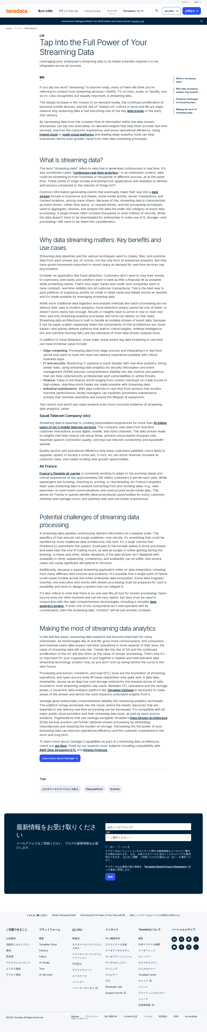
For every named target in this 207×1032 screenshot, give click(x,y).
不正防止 (77, 963)
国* (108, 832)
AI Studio (44, 962)
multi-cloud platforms (78, 134)
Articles (115, 789)
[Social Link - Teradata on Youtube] (174, 947)
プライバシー (91, 1016)
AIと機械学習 (112, 938)
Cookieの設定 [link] (130, 1016)
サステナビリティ (148, 962)
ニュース (143, 998)
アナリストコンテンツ (18, 962)
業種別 (76, 938)
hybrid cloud (49, 134)
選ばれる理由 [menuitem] (45, 10)
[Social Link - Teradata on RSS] (196, 947)
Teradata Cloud (48, 944)
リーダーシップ (146, 950)
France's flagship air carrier (60, 473)
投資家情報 (144, 1004)
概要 (41, 938)
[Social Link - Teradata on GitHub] (181, 939)
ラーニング (111, 968)
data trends (135, 111)
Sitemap (75, 1016)
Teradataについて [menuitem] (133, 10)
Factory (43, 950)
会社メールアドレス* (120, 827)
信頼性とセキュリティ (18, 944)
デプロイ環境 (13, 974)
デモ (107, 980)
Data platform (94, 789)
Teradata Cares (147, 974)
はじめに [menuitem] (169, 10)
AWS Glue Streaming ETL (58, 750)
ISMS (176, 1016)
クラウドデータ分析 (116, 944)
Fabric (42, 956)
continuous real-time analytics (95, 172)
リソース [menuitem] (112, 10)
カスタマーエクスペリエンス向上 (60, 789)
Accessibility (191, 1016)
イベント (143, 986)
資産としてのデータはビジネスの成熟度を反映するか (155, 915)
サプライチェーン (82, 969)
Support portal (113, 992)
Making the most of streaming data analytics (186, 111)
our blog (61, 746)
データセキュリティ (116, 962)
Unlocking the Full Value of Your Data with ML (102, 915)
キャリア (143, 980)
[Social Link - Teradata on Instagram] (189, 947)
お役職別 (11, 938)
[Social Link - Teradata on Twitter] (196, 939)
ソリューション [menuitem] (92, 10)
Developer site (113, 986)
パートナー (78, 981)
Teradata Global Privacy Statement (165, 866)
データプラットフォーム (118, 956)
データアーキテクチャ (117, 950)
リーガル (148, 1016)
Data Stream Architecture (148, 718)
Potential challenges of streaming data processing (187, 101)
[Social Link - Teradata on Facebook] (181, 947)
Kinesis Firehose (95, 750)
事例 (8, 950)
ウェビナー (111, 974)
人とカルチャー (146, 968)
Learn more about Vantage (58, 758)
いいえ (126, 846)
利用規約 (163, 1016)
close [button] (201, 21)
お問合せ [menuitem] (190, 10)
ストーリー (144, 956)
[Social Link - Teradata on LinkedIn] (174, 939)
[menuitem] (156, 11)
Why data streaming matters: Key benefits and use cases (187, 90)
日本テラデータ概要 (149, 944)
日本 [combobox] (196, 2)
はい (112, 846)
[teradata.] (17, 11)
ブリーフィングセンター (151, 992)
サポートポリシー (79, 1018)
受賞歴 (9, 956)
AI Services (45, 974)
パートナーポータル (83, 987)
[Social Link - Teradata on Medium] (189, 939)
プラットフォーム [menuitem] (68, 10)
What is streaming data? (185, 80)
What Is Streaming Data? (64, 915)
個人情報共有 (111, 1016)
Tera (41, 968)
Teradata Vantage (120, 690)
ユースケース (79, 975)
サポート (185, 2)
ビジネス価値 (13, 968)
